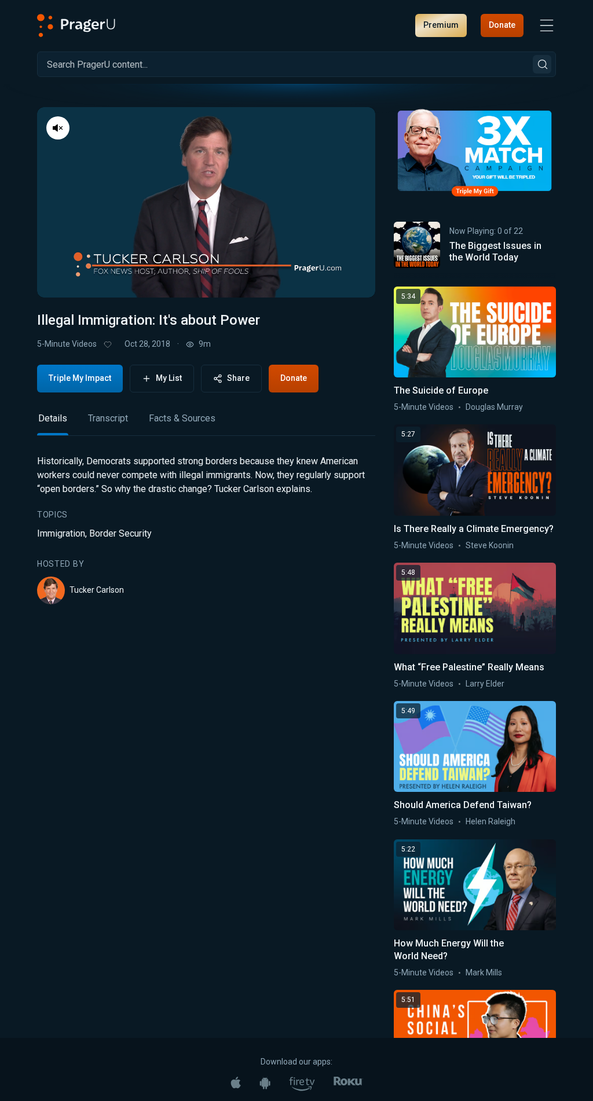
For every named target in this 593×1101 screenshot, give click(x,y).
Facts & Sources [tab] (182, 418)
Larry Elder (485, 683)
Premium (441, 25)
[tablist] (206, 423)
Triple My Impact (80, 378)
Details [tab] (52, 418)
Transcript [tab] (108, 418)
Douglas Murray (494, 407)
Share (238, 378)
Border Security (120, 533)
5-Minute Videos (67, 343)
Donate (502, 25)
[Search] (542, 64)
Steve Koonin (490, 545)
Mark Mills (484, 972)
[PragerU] (76, 25)
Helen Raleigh (490, 821)
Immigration (61, 533)
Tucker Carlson (96, 589)
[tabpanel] (206, 529)
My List (169, 378)
